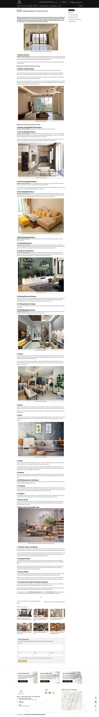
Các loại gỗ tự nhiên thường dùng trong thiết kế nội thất (57, 633)
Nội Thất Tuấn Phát (37, 21)
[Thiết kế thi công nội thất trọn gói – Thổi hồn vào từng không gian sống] (24, 613)
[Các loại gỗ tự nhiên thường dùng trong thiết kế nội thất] (57, 627)
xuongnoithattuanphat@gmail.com (76, 2)
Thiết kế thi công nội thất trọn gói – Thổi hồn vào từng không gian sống (24, 619)
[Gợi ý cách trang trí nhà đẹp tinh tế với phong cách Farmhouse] (57, 613)
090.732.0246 (64, 2)
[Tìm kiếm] (79, 6)
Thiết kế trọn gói (71, 21)
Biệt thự (70, 12)
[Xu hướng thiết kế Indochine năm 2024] (40, 627)
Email (35, 652)
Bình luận (20, 643)
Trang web (51, 652)
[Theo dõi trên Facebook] (81, 6)
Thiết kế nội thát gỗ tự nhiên (74, 19)
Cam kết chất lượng (72, 14)
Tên (19, 652)
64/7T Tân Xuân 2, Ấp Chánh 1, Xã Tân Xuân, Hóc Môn (49, 2)
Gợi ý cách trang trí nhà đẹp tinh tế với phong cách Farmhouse (57, 619)
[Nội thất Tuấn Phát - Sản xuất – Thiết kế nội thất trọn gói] (20, 2)
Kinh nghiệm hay (19, 9)
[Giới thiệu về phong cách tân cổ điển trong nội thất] (24, 627)
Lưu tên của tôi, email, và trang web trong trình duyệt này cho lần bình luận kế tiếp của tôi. (36, 658)
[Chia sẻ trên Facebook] (40, 597)
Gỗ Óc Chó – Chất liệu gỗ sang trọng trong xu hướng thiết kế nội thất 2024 (40, 619)
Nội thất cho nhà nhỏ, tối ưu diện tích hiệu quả (53, 601)
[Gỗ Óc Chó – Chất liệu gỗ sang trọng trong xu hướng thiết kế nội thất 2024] (40, 613)
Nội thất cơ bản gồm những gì (23, 56)
